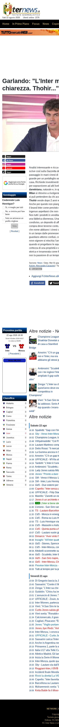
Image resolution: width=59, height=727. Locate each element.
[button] (14, 226)
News (39, 263)
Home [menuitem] (5, 24)
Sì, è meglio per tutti (14, 207)
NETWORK (52, 709)
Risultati (14, 231)
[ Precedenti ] (14, 354)
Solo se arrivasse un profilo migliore (14, 219)
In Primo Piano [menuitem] (20, 24)
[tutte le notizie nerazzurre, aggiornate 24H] (21, 9)
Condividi (38, 283)
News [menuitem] (46, 24)
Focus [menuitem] (35, 24)
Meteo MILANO (14, 361)
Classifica (8, 398)
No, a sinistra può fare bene (15, 212)
